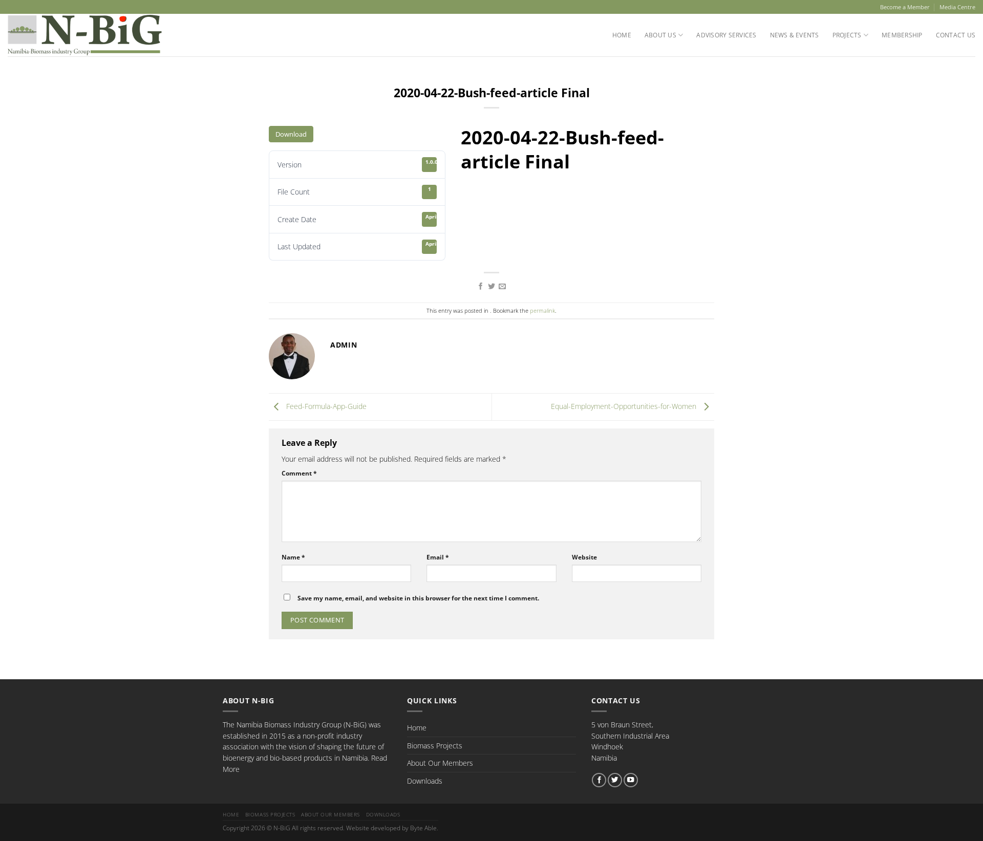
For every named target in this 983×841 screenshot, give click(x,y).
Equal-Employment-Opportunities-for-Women (624, 406)
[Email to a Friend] (502, 287)
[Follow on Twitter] (615, 780)
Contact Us (955, 35)
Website (584, 557)
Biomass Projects (434, 745)
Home (621, 35)
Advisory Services (726, 35)
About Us (660, 35)
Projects (847, 35)
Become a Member (905, 7)
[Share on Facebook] (480, 287)
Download (291, 134)
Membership (902, 35)
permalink (542, 310)
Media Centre (957, 7)
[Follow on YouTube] (631, 780)
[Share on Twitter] (491, 287)
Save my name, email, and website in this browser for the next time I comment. (418, 598)
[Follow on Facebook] (599, 780)
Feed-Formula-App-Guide (325, 406)
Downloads (424, 781)
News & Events (794, 35)
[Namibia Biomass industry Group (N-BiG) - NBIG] (85, 35)
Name (293, 557)
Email (437, 557)
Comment (299, 473)
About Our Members (440, 763)
